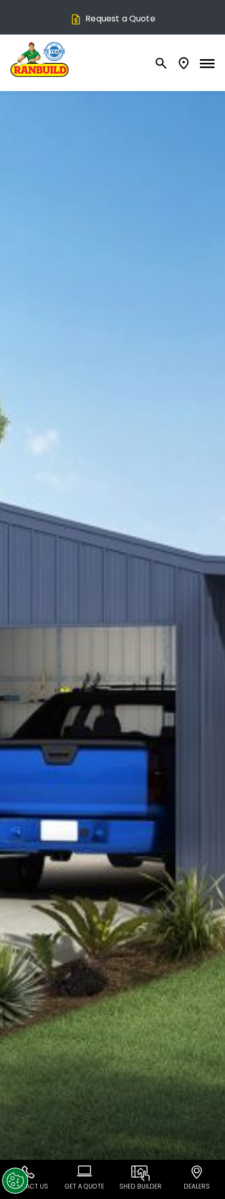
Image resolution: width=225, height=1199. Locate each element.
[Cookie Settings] (15, 1181)
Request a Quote (120, 19)
